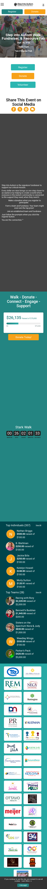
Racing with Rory (25, 598)
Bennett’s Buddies (25, 610)
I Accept (23, 885)
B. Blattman (22, 543)
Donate (34, 11)
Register (12, 11)
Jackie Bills (23, 555)
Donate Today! (23, 337)
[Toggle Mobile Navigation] (2, 4)
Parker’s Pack (23, 650)
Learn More (26, 881)
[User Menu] (43, 4)
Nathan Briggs (24, 530)
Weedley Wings (25, 638)
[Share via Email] (26, 109)
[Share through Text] (32, 109)
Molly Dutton (24, 580)
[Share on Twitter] (19, 109)
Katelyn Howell (25, 568)
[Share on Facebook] (13, 109)
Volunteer (23, 84)
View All (38, 525)
